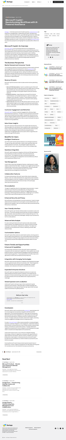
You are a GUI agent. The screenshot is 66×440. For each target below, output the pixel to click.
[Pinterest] (52, 57)
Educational (56, 106)
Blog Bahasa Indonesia (55, 100)
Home (3, 5)
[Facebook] (47, 57)
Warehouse (47, 37)
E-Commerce (48, 106)
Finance (58, 33)
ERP (54, 33)
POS (58, 35)
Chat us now (9, 299)
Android (55, 98)
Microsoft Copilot (35, 39)
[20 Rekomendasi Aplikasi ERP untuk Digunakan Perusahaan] (46, 68)
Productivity (39, 351)
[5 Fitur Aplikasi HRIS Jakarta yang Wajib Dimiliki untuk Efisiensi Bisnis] (46, 82)
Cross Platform (53, 103)
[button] (48, 2)
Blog (46, 100)
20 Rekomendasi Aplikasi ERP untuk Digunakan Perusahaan (55, 69)
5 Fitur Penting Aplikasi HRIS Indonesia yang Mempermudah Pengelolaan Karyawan (55, 89)
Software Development (33, 429)
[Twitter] (49, 57)
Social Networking (49, 125)
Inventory (54, 35)
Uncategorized (48, 128)
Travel (57, 125)
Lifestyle (52, 114)
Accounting (47, 33)
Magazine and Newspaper (50, 117)
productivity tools (34, 32)
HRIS (50, 35)
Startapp (7, 32)
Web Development (37, 427)
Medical (60, 117)
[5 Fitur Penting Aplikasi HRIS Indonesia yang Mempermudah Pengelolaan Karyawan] (46, 88)
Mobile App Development (50, 119)
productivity (30, 69)
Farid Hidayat (52, 66)
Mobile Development (29, 427)
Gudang (46, 35)
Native (59, 119)
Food (58, 109)
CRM (51, 33)
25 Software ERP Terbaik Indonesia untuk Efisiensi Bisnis (55, 75)
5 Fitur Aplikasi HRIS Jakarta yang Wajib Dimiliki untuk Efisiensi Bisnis (56, 82)
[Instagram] (51, 57)
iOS (46, 114)
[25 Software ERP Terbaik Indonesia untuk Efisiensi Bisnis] (46, 75)
